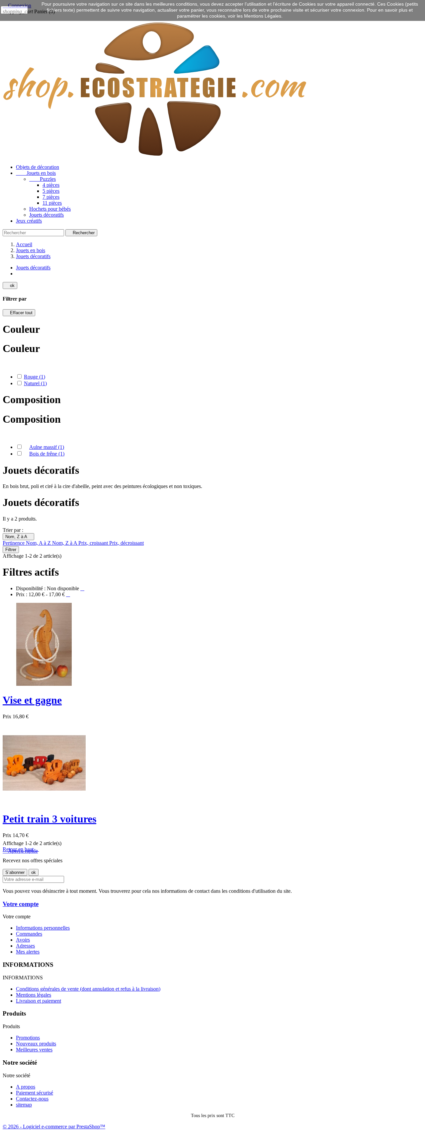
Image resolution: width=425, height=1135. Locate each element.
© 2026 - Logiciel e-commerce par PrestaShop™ (54, 1126)
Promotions (28, 1037)
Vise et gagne (32, 700)
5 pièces (50, 191)
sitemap (24, 1104)
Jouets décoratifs (46, 215)
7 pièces (50, 197)
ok (10, 285)
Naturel (35, 383)
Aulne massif (46, 447)
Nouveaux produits (36, 1043)
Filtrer (10, 549)
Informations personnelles (43, 928)
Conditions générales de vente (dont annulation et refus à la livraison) (88, 989)
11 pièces (52, 203)
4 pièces (50, 185)
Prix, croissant (93, 543)
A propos (25, 1087)
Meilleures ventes (34, 1049)
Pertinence (14, 543)
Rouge (34, 377)
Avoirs (23, 940)
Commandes (29, 934)
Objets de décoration (37, 167)
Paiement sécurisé (34, 1093)
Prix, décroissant (126, 543)
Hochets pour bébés (50, 209)
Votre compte (21, 903)
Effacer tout (19, 312)
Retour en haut (21, 849)
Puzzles (42, 179)
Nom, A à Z (39, 543)
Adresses (25, 946)
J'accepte (14, 10)
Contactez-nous (32, 1098)
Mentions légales (33, 995)
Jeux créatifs (29, 221)
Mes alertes (28, 952)
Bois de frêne (46, 454)
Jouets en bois (36, 173)
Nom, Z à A (18, 536)
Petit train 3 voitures (49, 819)
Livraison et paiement (38, 1001)
